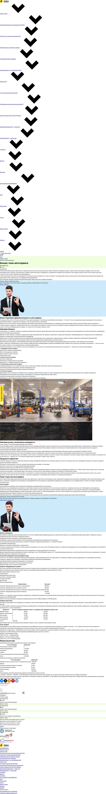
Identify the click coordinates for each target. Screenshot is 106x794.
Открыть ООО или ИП (6, 253)
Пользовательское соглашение (8, 791)
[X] (5, 681)
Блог (1, 257)
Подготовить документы (6, 500)
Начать (2, 726)
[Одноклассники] (9, 681)
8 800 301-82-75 (4, 749)
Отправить (3, 695)
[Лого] (4, 2)
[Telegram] (16, 681)
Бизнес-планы (4, 258)
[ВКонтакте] (1, 681)
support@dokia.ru (4, 748)
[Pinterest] (13, 681)
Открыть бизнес (4, 284)
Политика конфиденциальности (8, 793)
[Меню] (1, 255)
